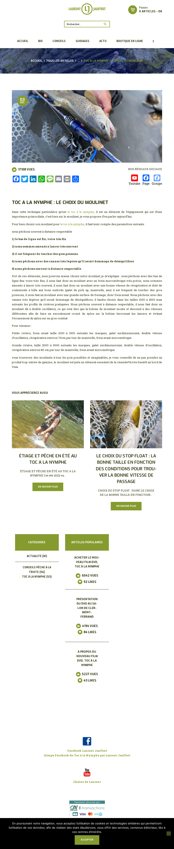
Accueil (36, 61)
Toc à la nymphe (34, 576)
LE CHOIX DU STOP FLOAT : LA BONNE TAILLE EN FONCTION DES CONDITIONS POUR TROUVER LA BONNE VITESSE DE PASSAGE (126, 469)
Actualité (34, 556)
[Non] (169, 833)
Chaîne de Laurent (87, 782)
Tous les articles (60, 61)
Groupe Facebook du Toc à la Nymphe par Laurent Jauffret (87, 755)
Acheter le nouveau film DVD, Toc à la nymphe (87, 562)
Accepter (87, 839)
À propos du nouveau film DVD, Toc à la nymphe (87, 658)
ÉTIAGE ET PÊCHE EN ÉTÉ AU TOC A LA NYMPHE (48, 459)
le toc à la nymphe (80, 212)
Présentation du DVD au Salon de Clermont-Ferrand (87, 608)
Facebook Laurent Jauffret (87, 751)
